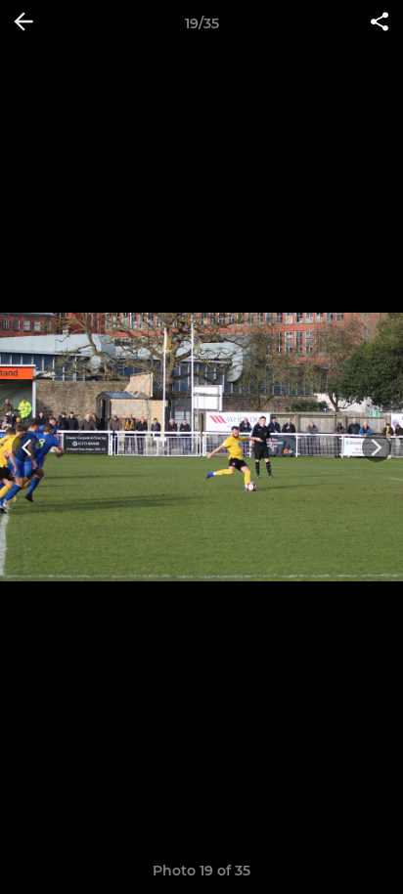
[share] (379, 23)
